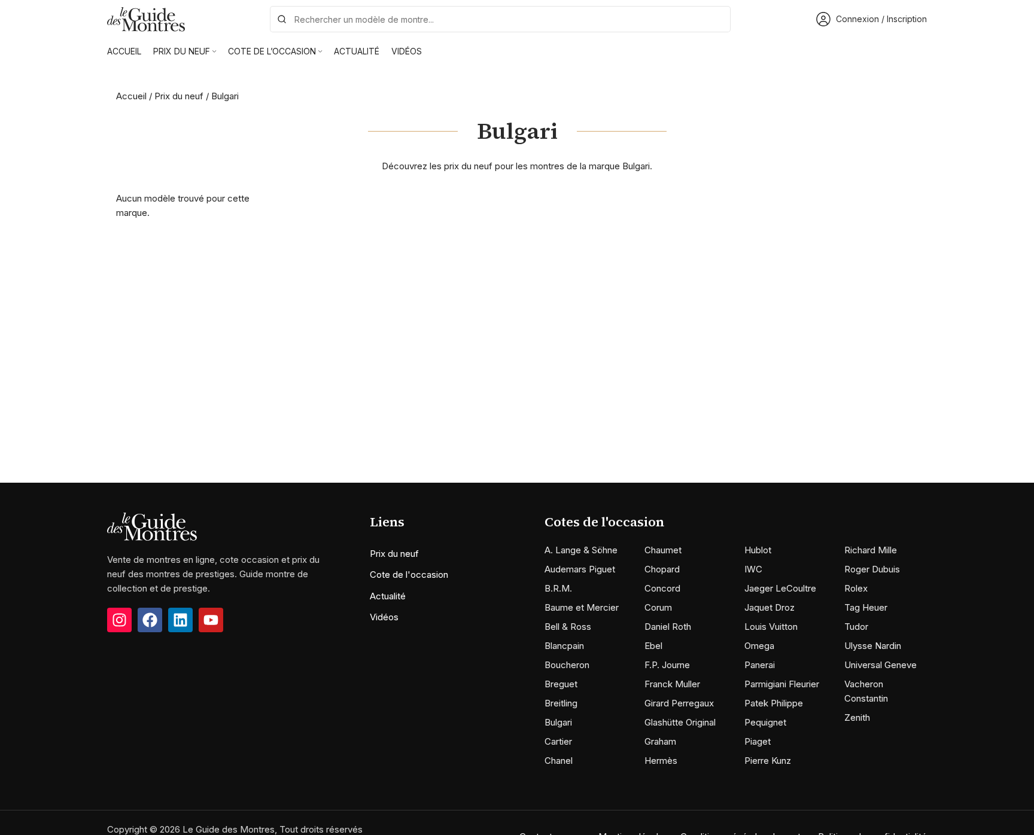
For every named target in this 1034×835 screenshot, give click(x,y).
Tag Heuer (865, 607)
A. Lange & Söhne (581, 550)
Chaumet (663, 550)
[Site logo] (146, 18)
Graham (660, 741)
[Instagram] (119, 620)
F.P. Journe (667, 665)
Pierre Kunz (767, 760)
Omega (759, 645)
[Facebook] (150, 620)
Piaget (757, 741)
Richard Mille (870, 550)
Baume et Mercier (582, 607)
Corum (658, 607)
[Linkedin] (180, 620)
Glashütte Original (680, 722)
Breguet (561, 684)
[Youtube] (211, 620)
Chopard (662, 569)
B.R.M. (558, 588)
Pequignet (765, 722)
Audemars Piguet (580, 569)
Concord (662, 588)
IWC (753, 569)
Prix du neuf (178, 96)
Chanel (559, 760)
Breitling (561, 703)
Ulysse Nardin (872, 645)
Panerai (759, 665)
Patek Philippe (773, 703)
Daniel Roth (667, 626)
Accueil (131, 96)
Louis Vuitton (771, 626)
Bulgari (558, 722)
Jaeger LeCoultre (780, 588)
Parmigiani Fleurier (781, 684)
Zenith (857, 717)
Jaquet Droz (769, 607)
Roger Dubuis (872, 569)
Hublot (757, 550)
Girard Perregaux (679, 703)
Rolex (856, 588)
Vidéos (384, 617)
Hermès (660, 760)
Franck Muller (672, 684)
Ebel (653, 645)
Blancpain (564, 645)
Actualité (388, 596)
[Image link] (152, 526)
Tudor (856, 626)
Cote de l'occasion (409, 574)
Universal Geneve (880, 665)
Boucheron (567, 665)
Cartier (558, 741)
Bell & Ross (568, 626)
